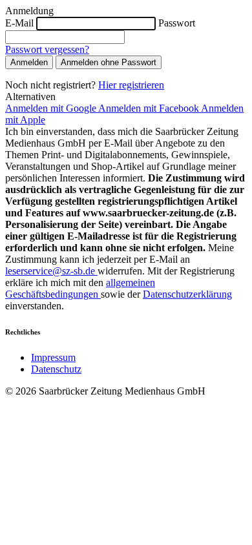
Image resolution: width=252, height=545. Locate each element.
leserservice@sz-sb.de (51, 270)
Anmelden (29, 62)
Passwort (176, 22)
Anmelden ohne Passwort (108, 62)
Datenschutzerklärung (187, 294)
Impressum (53, 357)
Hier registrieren (131, 84)
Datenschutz (56, 369)
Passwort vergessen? (47, 49)
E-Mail (19, 22)
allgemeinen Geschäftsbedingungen (80, 288)
